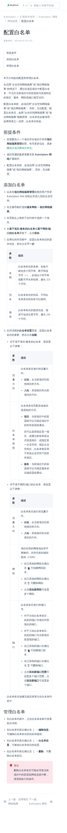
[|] (13, 5)
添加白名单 (12, 59)
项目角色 (27, 148)
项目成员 (14, 148)
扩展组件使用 (27, 16)
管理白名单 (12, 66)
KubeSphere (10, 16)
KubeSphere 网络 (48, 16)
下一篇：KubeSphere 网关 (38, 801)
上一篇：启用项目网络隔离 (18, 801)
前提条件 (11, 53)
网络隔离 (13, 21)
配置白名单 (27, 21)
